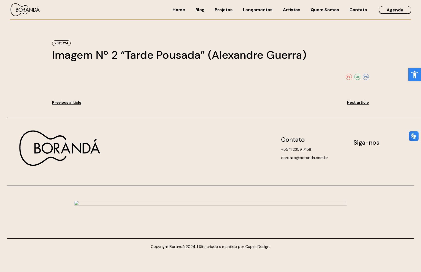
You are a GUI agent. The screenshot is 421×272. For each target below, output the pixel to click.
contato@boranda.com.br (304, 157)
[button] (414, 74)
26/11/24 (61, 43)
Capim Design (257, 246)
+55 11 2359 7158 (296, 149)
